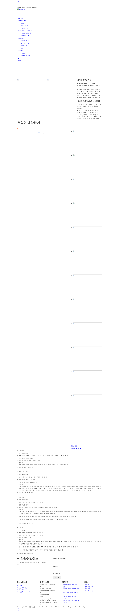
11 (78, 448)
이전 (73, 446)
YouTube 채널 (21, 590)
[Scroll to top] (0, 615)
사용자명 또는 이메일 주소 (59, 559)
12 (80, 448)
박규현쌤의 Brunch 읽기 (23, 592)
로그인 (87, 585)
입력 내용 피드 (89, 587)
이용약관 (19, 586)
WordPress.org (89, 591)
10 (77, 448)
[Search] (18, 58)
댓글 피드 (87, 589)
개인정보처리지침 (22, 588)
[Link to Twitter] (18, 1)
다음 (76, 446)
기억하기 (57, 573)
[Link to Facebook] (18, 3)
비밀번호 (55, 566)
